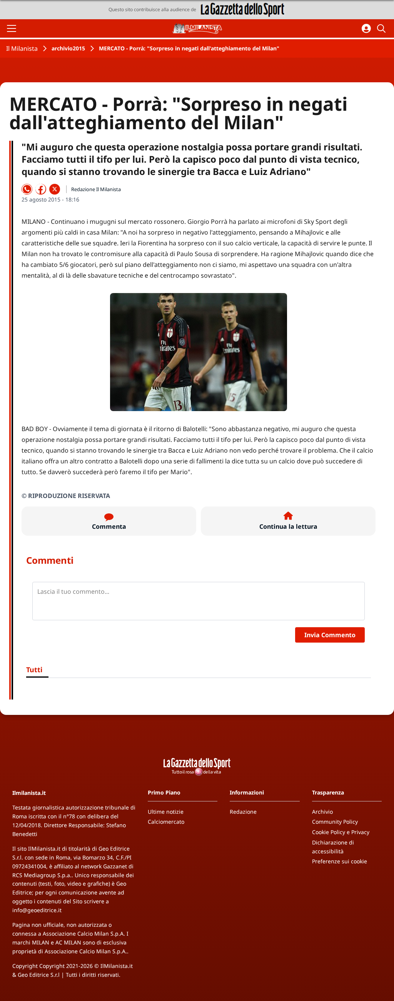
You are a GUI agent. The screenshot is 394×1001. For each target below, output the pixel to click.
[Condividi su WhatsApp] (27, 189)
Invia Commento (330, 635)
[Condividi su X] (54, 189)
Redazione (243, 811)
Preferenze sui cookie (339, 861)
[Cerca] (382, 28)
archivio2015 (68, 48)
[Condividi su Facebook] (40, 189)
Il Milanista (22, 48)
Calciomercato (166, 821)
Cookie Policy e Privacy (340, 832)
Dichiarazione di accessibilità (333, 847)
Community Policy (335, 821)
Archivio (322, 811)
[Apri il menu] (11, 28)
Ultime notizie (166, 811)
